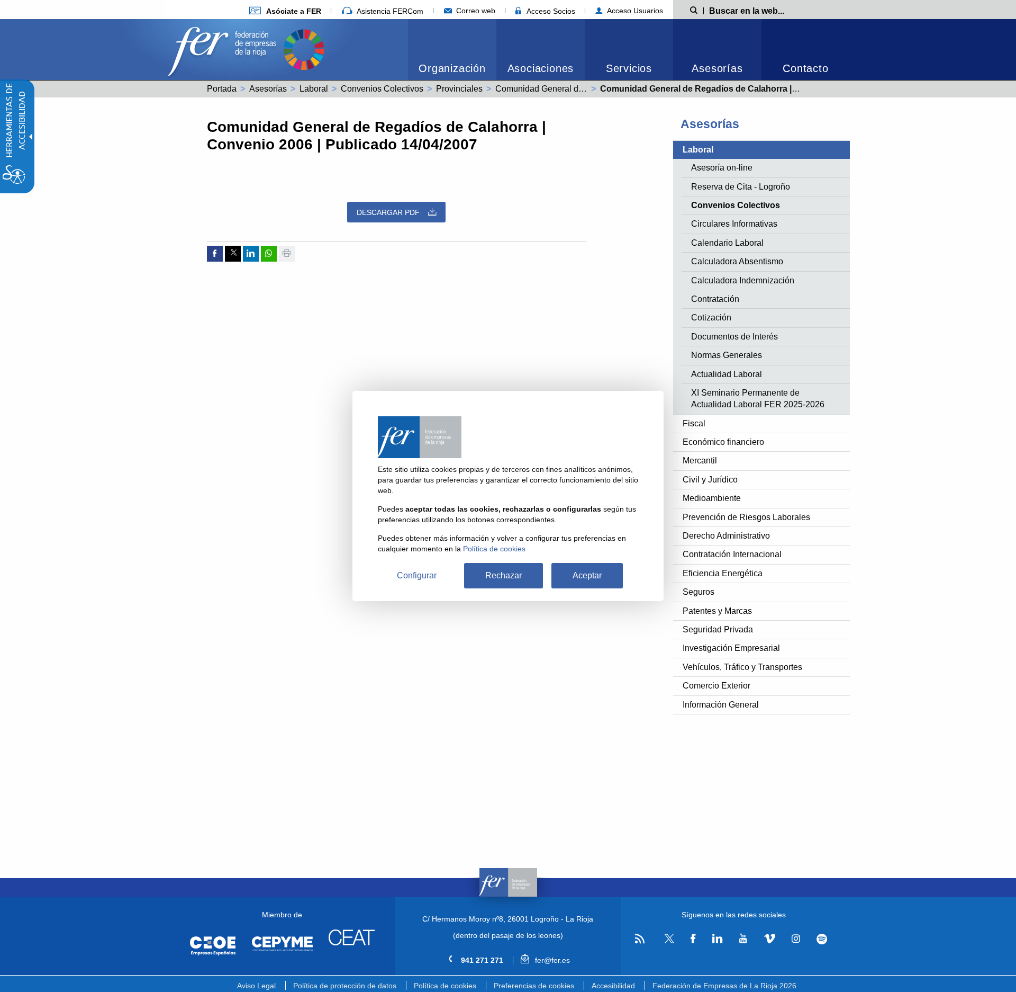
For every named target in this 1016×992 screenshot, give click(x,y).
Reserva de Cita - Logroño (740, 186)
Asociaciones (540, 68)
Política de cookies (445, 985)
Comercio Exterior (716, 685)
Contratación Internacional (732, 554)
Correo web (474, 10)
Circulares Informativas (734, 223)
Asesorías (717, 68)
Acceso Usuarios (634, 10)
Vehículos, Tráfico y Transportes (742, 667)
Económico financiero (723, 441)
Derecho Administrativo (726, 535)
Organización (452, 68)
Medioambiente (712, 498)
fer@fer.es (551, 960)
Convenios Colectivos (382, 88)
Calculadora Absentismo (737, 261)
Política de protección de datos (344, 985)
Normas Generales (726, 355)
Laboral (314, 88)
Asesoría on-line (721, 167)
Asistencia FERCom (389, 11)
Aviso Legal (256, 985)
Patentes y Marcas (717, 610)
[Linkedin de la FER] (717, 939)
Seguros (698, 591)
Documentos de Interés (734, 336)
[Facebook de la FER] (693, 939)
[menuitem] (285, 11)
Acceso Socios (549, 11)
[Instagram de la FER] (795, 939)
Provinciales (459, 88)
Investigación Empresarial (731, 648)
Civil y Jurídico (710, 479)
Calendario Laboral (727, 242)
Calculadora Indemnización (742, 280)
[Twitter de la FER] (667, 941)
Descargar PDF (388, 212)
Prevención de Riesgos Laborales (746, 517)
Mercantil (700, 460)
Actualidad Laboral (726, 374)
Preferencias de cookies (534, 985)
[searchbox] (763, 10)
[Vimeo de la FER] (769, 939)
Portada (222, 88)
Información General (721, 704)
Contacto (805, 68)
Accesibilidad (613, 985)
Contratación (715, 298)
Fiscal (694, 423)
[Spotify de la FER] (822, 939)
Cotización (711, 317)
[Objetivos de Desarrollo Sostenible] (304, 48)
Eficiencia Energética (723, 573)
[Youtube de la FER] (743, 939)
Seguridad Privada (718, 629)
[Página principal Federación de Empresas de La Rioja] (224, 48)
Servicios (629, 68)
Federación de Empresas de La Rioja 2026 (724, 985)
